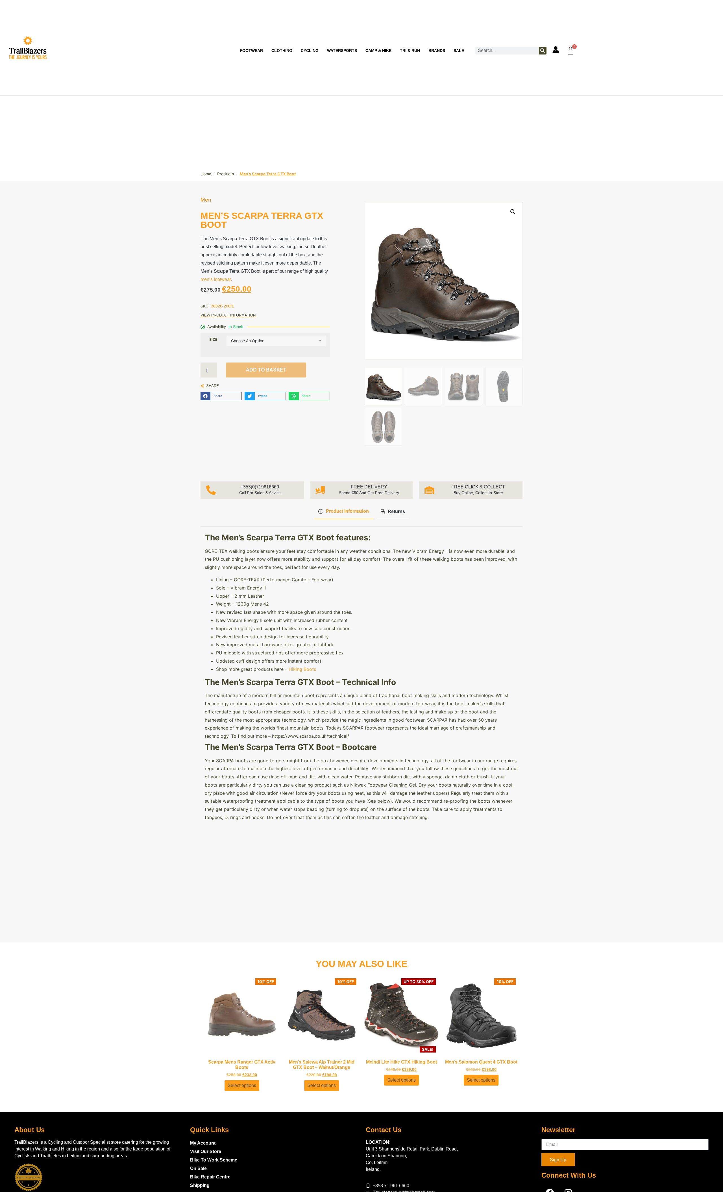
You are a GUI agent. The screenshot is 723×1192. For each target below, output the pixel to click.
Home (206, 173)
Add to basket (266, 370)
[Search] (542, 50)
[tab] (343, 511)
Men (206, 200)
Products (225, 173)
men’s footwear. (216, 279)
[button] (221, 396)
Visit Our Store (205, 1151)
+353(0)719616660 (260, 486)
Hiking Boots (302, 669)
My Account (202, 1143)
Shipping (200, 1185)
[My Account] (555, 49)
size (213, 339)
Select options (242, 1085)
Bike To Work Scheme (213, 1160)
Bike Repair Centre (210, 1176)
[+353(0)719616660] (211, 490)
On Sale (198, 1168)
